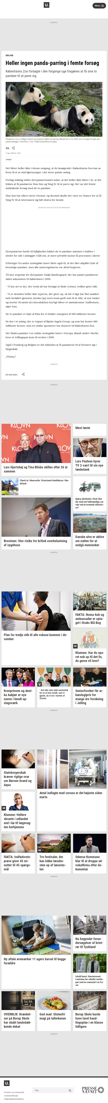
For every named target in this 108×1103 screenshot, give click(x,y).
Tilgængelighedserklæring (13, 1099)
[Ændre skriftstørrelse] (7, 148)
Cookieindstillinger (11, 1096)
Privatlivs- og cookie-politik (14, 1092)
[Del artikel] (13, 148)
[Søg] (70, 1090)
